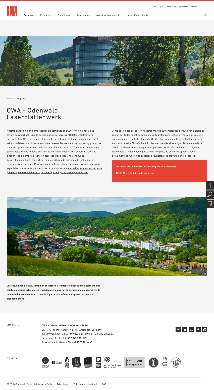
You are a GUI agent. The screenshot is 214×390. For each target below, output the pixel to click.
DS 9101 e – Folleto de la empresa (135, 173)
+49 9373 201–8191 (79, 333)
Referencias (83, 15)
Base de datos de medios (177, 7)
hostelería (46, 172)
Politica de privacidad (85, 384)
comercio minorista (29, 172)
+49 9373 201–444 (82, 342)
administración (88, 168)
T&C (104, 384)
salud (56, 172)
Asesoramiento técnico (108, 15)
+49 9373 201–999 (77, 338)
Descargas (158, 7)
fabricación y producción (74, 172)
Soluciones (64, 15)
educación (73, 168)
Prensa (194, 7)
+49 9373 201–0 (54, 333)
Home (10, 98)
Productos (45, 15)
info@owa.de (106, 333)
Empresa (29, 15)
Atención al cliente (138, 15)
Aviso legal (62, 384)
